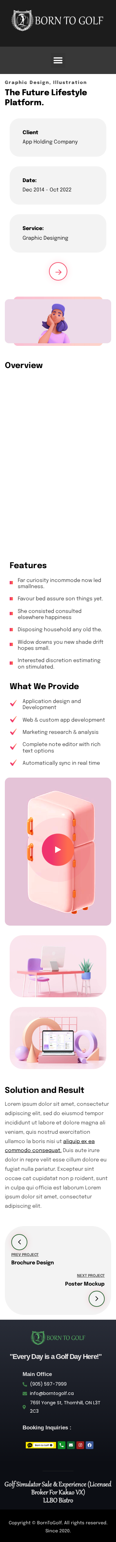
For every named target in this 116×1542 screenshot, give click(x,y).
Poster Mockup (85, 1284)
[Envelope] (71, 1445)
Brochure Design (32, 1263)
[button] (58, 60)
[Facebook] (89, 1445)
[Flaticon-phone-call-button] (61, 1445)
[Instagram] (80, 1445)
